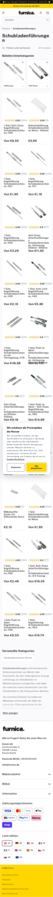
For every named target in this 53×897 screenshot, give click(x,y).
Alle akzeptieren (36, 467)
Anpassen (16, 467)
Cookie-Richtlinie (15, 459)
